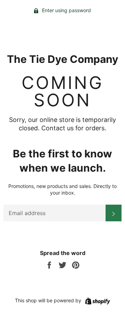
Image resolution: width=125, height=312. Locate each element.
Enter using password (66, 10)
